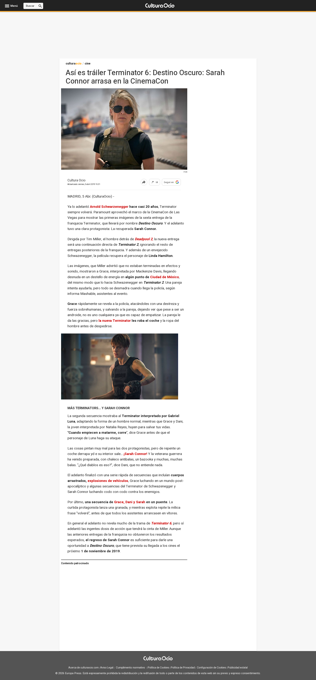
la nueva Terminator (115, 320)
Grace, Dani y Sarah (129, 502)
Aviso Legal (106, 668)
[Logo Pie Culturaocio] (158, 659)
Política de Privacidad (183, 668)
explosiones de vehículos (108, 480)
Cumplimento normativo (130, 668)
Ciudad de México (164, 277)
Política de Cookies (158, 668)
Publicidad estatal (238, 668)
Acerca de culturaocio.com (83, 668)
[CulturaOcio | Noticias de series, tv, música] (160, 5)
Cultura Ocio (76, 181)
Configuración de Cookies (211, 668)
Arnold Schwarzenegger (108, 206)
